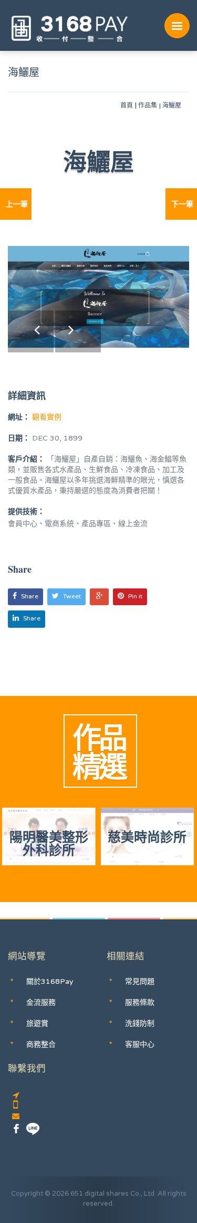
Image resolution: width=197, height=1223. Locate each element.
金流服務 (41, 1002)
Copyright (27, 1193)
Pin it (135, 596)
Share (29, 596)
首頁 (126, 105)
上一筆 (17, 204)
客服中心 (139, 1044)
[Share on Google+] (99, 596)
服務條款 (139, 1002)
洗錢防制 (139, 1023)
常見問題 (139, 981)
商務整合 (41, 1044)
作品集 (147, 105)
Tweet (72, 596)
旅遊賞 (37, 1023)
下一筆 (182, 204)
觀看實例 (45, 417)
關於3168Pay (50, 981)
